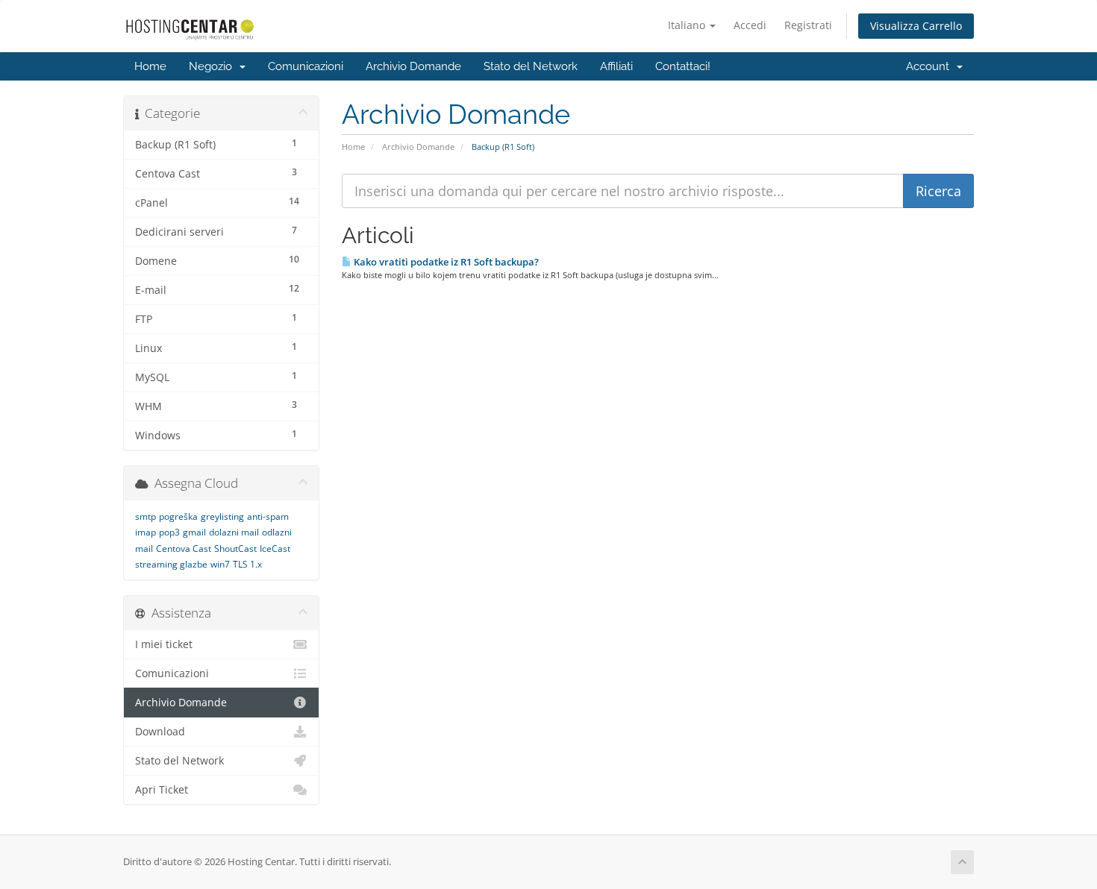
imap (145, 532)
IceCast (275, 548)
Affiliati (616, 66)
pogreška (178, 516)
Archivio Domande (413, 66)
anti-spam (268, 516)
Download (160, 731)
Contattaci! (682, 66)
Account (930, 66)
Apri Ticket (161, 790)
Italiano (688, 25)
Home (150, 66)
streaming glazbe (171, 564)
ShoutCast (235, 548)
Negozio (213, 66)
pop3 (169, 532)
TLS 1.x (247, 564)
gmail (194, 532)
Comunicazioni (305, 66)
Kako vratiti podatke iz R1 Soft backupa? (445, 261)
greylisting (222, 516)
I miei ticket (164, 644)
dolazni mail (234, 532)
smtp (145, 516)
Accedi (750, 25)
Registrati (808, 25)
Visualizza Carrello (916, 26)
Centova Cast (183, 548)
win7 (220, 564)
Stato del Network (531, 66)
